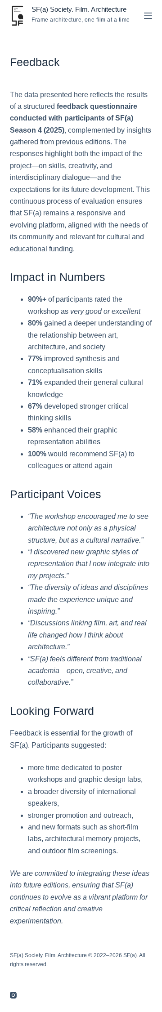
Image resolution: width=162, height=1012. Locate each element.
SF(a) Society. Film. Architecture (79, 9)
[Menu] (148, 16)
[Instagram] (13, 995)
